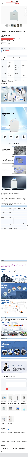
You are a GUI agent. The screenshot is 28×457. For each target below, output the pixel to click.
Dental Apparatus (9, 441)
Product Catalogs (11, 429)
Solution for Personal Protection (11, 431)
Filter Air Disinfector (3, 443)
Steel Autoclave (3, 450)
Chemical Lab (23, 446)
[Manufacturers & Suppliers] (14, 1)
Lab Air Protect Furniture (17, 431)
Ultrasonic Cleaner (9, 443)
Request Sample (13, 40)
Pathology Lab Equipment (24, 433)
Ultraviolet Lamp (3, 441)
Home (1, 5)
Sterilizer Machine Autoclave (22, 448)
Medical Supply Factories (11, 446)
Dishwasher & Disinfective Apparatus (16, 441)
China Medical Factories (4, 446)
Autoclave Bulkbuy (8, 450)
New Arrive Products (3, 431)
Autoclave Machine (3, 448)
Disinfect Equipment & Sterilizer (15, 5)
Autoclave (20, 5)
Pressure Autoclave (15, 448)
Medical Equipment (9, 5)
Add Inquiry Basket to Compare (14, 27)
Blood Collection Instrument (17, 432)
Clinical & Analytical (23, 432)
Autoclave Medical (9, 448)
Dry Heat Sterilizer (24, 441)
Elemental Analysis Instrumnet (10, 433)
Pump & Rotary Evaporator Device (18, 433)
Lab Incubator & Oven (3, 432)
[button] (24, 57)
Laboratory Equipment (9, 432)
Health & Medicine (4, 5)
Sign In (2, 52)
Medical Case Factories (18, 446)
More (1, 451)
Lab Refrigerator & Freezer (24, 431)
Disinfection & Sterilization (4, 433)
